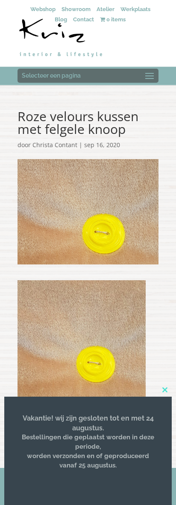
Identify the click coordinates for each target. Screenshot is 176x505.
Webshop (43, 9)
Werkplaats (135, 9)
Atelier (105, 9)
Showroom (76, 9)
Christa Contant (54, 145)
